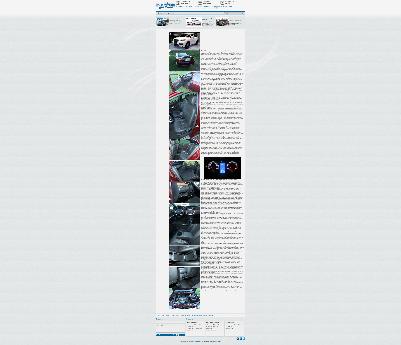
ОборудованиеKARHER (215, 7)
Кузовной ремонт (175, 315)
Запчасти (183, 315)
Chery (159, 315)
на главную (172, 13)
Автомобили (179, 6)
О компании (211, 315)
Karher (188, 315)
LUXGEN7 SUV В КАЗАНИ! (236, 18)
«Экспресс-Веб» (217, 341)
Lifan (163, 315)
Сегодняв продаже (207, 2)
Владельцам (198, 6)
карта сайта (163, 13)
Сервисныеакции (229, 2)
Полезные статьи (226, 6)
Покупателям (189, 6)
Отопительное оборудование (199, 315)
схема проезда (190, 331)
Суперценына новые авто (186, 2)
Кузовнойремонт (206, 7)
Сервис (167, 315)
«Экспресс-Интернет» (195, 341)
